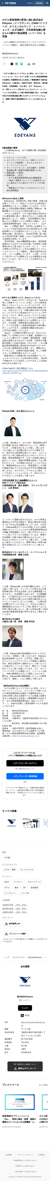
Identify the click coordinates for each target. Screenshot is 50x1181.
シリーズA (24, 893)
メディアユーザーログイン (25, 763)
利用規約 (41, 1155)
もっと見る (43, 1085)
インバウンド (9, 893)
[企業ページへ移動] (25, 982)
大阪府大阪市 (7, 912)
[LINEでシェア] (21, 64)
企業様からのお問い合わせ (25, 1166)
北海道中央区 (7, 905)
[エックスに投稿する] (12, 64)
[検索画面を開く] (47, 3)
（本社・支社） (21, 905)
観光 (16, 887)
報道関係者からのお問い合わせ (25, 1160)
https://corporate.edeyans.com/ (25, 736)
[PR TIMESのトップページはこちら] (10, 3)
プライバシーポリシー (25, 1155)
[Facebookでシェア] (17, 64)
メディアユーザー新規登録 (25, 776)
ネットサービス (26, 870)
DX (24, 887)
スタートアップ (34, 882)
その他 (7, 857)
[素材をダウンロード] (29, 64)
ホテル (7, 887)
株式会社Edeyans (35, 957)
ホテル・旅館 (9, 870)
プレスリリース (19, 957)
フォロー (25, 1008)
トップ (6, 957)
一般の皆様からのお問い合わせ (25, 1171)
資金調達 (34, 887)
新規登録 (39, 3)
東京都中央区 (7, 908)
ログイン (30, 3)
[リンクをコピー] (34, 64)
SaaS (6, 882)
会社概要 (8, 1155)
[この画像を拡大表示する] (11, 823)
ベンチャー (18, 882)
